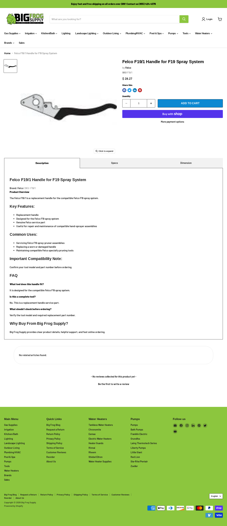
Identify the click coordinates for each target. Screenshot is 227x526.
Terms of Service (55, 447)
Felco (128, 67)
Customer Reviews (56, 452)
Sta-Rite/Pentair (139, 461)
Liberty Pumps (138, 447)
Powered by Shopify (13, 506)
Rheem (92, 452)
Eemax (92, 434)
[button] (113, 383)
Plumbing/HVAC (134, 33)
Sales (21, 42)
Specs (114, 162)
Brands (8, 42)
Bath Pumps (137, 429)
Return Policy (53, 434)
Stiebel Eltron (96, 457)
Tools (186, 33)
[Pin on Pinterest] (140, 90)
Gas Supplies (11, 33)
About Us (51, 461)
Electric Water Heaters (100, 438)
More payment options (172, 121)
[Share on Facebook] (124, 90)
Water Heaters (202, 33)
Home (7, 53)
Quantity (126, 96)
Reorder (50, 457)
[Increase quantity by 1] (151, 103)
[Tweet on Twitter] (129, 90)
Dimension (186, 162)
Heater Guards (96, 443)
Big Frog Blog (53, 424)
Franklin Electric (139, 434)
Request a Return (55, 429)
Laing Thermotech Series (144, 443)
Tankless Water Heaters (101, 424)
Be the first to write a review (113, 383)
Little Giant (136, 452)
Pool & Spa (156, 33)
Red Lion (135, 457)
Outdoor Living (111, 33)
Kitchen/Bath (48, 33)
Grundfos (135, 438)
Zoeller (134, 466)
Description (42, 162)
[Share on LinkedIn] (135, 90)
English (214, 496)
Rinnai (92, 447)
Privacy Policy (53, 438)
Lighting (66, 33)
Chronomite (95, 429)
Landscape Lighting (86, 33)
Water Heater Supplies (100, 461)
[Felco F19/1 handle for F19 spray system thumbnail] (10, 66)
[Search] (183, 19)
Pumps (172, 33)
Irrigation (30, 33)
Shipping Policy (54, 443)
